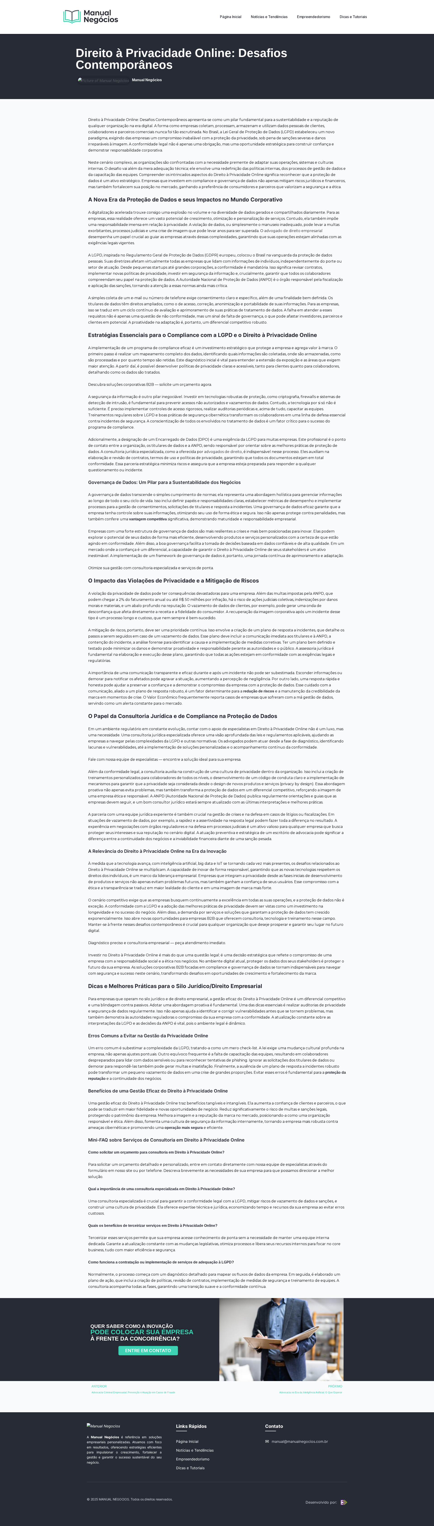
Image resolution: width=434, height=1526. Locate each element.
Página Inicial (187, 1441)
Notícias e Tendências (195, 1450)
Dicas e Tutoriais (190, 1468)
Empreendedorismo (193, 1459)
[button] (148, 1350)
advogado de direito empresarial (293, 231)
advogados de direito (223, 452)
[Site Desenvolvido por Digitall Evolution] (343, 1502)
